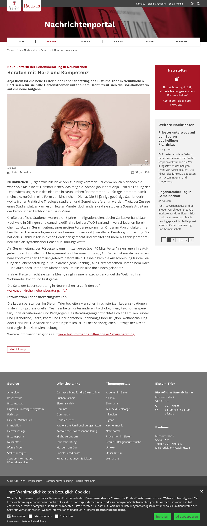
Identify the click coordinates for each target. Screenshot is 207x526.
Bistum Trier (165, 384)
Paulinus (162, 427)
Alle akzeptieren (187, 516)
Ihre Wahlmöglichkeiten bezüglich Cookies (48, 492)
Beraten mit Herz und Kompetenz (59, 50)
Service (13, 384)
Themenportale (118, 384)
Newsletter (182, 41)
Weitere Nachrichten (176, 125)
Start (21, 41)
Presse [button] (149, 41)
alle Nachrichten (29, 50)
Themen (11, 50)
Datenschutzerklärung (110, 510)
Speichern (162, 516)
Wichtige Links (68, 384)
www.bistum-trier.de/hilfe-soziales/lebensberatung (96, 334)
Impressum (13, 521)
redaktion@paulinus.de (176, 447)
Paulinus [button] (119, 41)
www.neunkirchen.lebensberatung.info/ (37, 290)
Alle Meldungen (18, 349)
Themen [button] (51, 41)
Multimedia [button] (84, 41)
